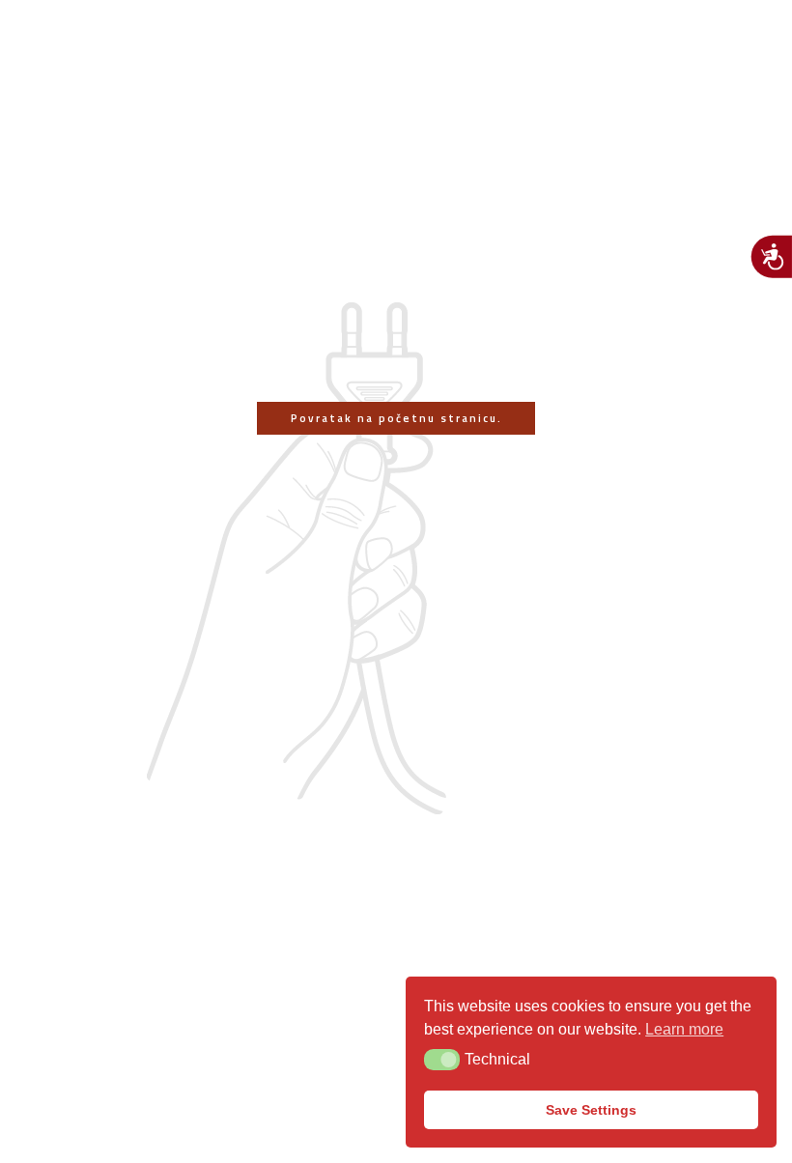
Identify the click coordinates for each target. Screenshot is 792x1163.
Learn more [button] (684, 1029)
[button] (442, 1059)
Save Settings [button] (591, 1110)
